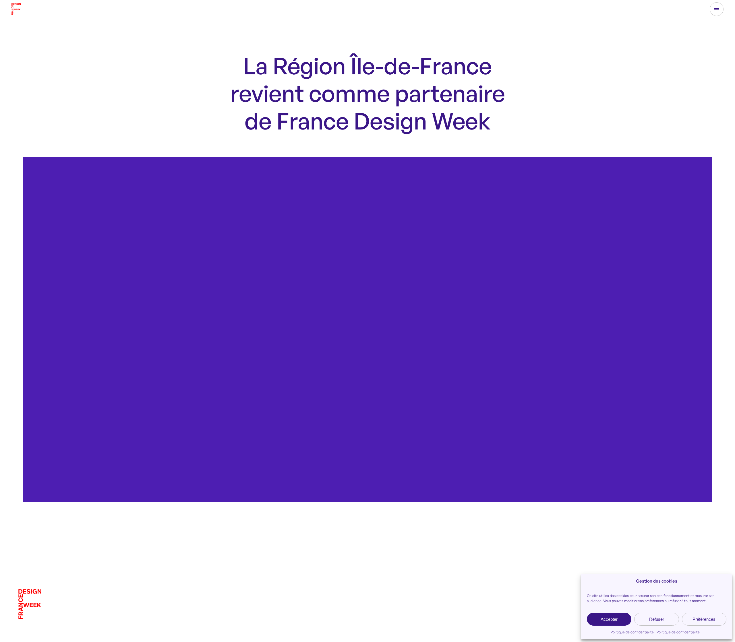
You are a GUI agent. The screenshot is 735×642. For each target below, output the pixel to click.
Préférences (704, 619)
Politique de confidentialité (632, 632)
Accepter (609, 619)
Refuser (656, 619)
